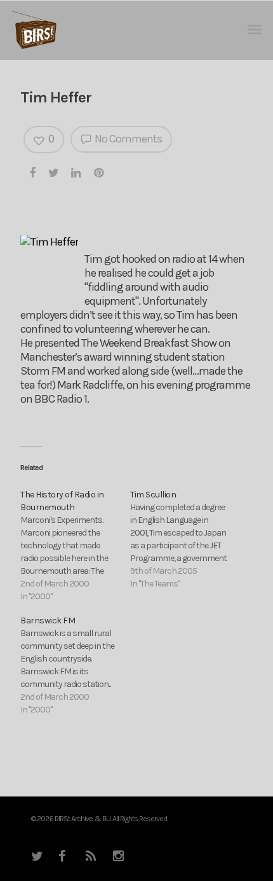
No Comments (127, 139)
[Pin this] (99, 172)
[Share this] (33, 172)
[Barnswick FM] (75, 665)
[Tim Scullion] (185, 539)
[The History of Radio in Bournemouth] (75, 546)
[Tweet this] (54, 172)
